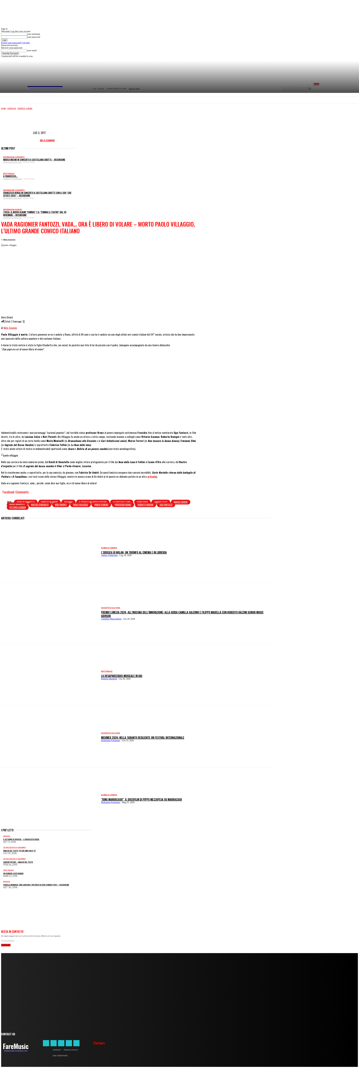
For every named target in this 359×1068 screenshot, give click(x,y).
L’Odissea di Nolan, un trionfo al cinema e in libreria (134, 552)
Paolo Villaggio (80, 504)
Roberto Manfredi (12, 179)
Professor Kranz (123, 504)
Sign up (6, 945)
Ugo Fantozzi (166, 504)
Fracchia (68, 502)
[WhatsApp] (101, 307)
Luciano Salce (160, 502)
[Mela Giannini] (32, 140)
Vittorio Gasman (18, 507)
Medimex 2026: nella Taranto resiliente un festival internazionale (142, 737)
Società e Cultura (110, 608)
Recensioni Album (12, 209)
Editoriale (8, 174)
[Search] (310, 89)
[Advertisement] (52, 119)
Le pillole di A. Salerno (14, 847)
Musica (6, 836)
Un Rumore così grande (13, 873)
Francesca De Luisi (12, 162)
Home (3, 108)
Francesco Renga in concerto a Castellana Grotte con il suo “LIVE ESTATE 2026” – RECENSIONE (37, 194)
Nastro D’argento (40, 504)
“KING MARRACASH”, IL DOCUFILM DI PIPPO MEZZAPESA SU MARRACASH (141, 799)
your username (33, 34)
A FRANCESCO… (10, 176)
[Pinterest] (118, 307)
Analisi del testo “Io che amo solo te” (19, 850)
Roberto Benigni (145, 504)
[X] (93, 307)
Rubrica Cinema (25, 108)
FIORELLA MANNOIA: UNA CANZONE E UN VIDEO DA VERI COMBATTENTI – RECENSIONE (36, 884)
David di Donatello (26, 502)
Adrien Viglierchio (12, 218)
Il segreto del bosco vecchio (93, 502)
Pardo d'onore (101, 504)
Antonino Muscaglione (111, 619)
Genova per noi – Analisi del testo (18, 862)
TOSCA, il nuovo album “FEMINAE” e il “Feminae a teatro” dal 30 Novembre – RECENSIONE (34, 213)
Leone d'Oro (142, 502)
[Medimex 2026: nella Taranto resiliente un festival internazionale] (49, 737)
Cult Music (8, 870)
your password (33, 37)
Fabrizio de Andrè (49, 502)
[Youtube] (76, 1043)
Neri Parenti (61, 504)
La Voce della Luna (121, 502)
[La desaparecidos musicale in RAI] (49, 675)
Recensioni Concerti (14, 157)
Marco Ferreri (180, 502)
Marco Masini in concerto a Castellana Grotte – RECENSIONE (34, 159)
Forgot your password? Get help (15, 43)
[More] (129, 306)
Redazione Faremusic (110, 740)
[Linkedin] (110, 307)
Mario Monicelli (17, 504)
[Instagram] (53, 1043)
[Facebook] (85, 307)
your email (31, 50)
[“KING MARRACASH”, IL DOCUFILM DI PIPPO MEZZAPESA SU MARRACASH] (49, 798)
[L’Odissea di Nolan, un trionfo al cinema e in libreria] (49, 551)
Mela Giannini (47, 140)
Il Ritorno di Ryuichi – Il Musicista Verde (21, 839)
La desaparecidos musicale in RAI (121, 676)
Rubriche (11, 108)
